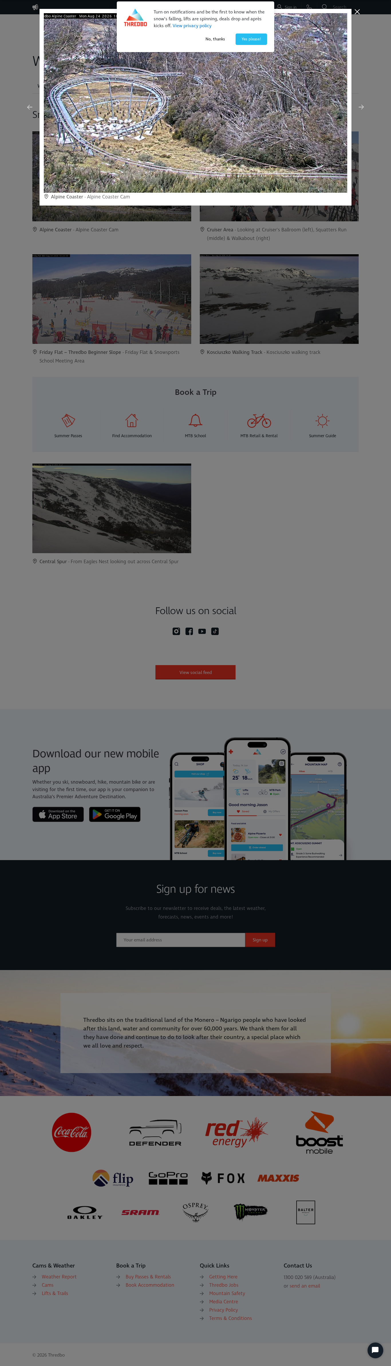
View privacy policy (192, 26)
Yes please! (251, 39)
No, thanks (215, 39)
